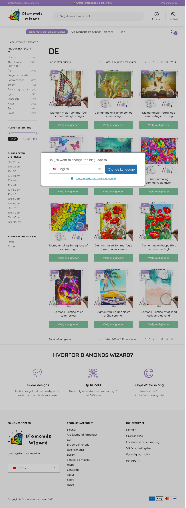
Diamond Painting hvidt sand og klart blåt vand (158, 313)
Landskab (13, 98)
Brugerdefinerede (18, 75)
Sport (11, 108)
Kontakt (173, 19)
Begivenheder (16, 80)
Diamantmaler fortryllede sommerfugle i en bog (158, 114)
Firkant (12, 246)
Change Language (121, 169)
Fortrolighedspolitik (138, 454)
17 (162, 62)
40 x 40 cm (14, 185)
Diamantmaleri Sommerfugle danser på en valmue (113, 247)
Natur (11, 103)
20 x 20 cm (14, 162)
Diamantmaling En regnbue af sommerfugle (68, 247)
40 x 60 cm (14, 194)
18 (166, 62)
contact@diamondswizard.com (23, 2)
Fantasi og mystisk (19, 89)
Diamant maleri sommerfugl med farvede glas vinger (68, 114)
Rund (11, 241)
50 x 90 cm (14, 217)
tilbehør (12, 57)
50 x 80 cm (14, 212)
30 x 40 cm (14, 180)
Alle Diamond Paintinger (82, 434)
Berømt (12, 84)
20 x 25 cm (14, 166)
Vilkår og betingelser (139, 448)
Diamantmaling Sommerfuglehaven (158, 180)
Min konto (156, 19)
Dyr (10, 70)
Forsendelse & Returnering (142, 442)
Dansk (21, 468)
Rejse (11, 112)
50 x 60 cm (14, 203)
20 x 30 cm (14, 171)
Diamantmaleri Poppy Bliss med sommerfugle (158, 247)
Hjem (11, 41)
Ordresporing (134, 435)
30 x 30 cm (14, 175)
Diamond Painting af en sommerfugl (68, 313)
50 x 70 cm (14, 208)
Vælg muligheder (68, 125)
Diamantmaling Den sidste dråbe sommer (113, 313)
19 (171, 62)
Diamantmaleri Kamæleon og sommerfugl (113, 114)
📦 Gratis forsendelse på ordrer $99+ (93, 2)
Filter (13, 138)
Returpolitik (133, 460)
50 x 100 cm (14, 222)
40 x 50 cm (14, 189)
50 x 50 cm (14, 198)
